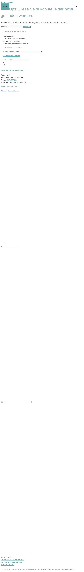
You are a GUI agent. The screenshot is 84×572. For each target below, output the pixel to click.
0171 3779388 (14, 41)
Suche (5, 60)
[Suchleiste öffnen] (81, 6)
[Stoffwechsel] (6, 2)
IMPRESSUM (6, 557)
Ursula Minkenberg (68, 569)
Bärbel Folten (46, 569)
